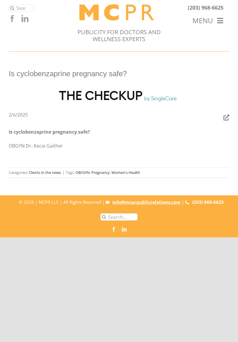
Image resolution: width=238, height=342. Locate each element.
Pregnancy (100, 172)
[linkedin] (24, 18)
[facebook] (12, 18)
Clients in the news (45, 172)
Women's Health (125, 172)
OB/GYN (82, 172)
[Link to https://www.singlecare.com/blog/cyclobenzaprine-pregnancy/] (226, 118)
